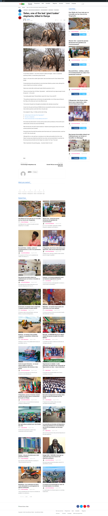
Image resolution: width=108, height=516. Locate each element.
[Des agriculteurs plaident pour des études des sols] (29, 414)
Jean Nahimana (48, 280)
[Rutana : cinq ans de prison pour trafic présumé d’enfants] (29, 445)
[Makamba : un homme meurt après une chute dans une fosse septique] (54, 297)
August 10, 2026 (34, 399)
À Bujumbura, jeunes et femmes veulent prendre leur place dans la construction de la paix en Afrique (29, 396)
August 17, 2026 (32, 339)
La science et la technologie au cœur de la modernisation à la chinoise (53, 485)
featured (51, 9)
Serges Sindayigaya (24, 222)
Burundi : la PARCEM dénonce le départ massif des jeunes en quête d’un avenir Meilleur (53, 336)
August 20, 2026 (34, 282)
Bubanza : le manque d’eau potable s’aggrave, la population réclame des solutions (28, 336)
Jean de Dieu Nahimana (50, 223)
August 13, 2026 (55, 339)
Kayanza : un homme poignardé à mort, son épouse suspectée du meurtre (53, 278)
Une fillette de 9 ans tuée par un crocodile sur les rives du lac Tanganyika (29, 219)
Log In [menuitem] (4, 1)
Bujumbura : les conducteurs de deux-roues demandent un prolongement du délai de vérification (28, 486)
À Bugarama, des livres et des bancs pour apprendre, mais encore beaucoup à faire (54, 248)
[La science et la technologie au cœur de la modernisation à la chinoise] (54, 475)
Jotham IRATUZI (24, 427)
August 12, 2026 (34, 370)
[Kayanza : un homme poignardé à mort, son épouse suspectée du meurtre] (54, 267)
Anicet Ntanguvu (49, 399)
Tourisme (56, 9)
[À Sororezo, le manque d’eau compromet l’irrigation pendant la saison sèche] (29, 297)
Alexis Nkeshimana (24, 339)
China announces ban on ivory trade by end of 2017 (36, 118)
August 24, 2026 (32, 221)
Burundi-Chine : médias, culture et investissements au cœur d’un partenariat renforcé (29, 249)
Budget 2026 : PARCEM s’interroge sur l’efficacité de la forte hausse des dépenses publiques (53, 456)
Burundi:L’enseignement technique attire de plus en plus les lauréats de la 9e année (53, 396)
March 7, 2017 (30, 20)
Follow (35, 172)
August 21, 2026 (58, 251)
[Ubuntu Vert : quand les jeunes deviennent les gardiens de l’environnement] (54, 209)
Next (27, 496)
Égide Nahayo (48, 339)
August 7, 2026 (31, 427)
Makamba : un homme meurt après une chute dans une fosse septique (53, 307)
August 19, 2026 (55, 280)
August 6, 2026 (32, 458)
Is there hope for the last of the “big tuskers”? (34, 115)
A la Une (20, 216)
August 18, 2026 (31, 310)
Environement (44, 9)
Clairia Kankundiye (24, 489)
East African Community (34, 9)
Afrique (25, 9)
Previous (22, 496)
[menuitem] (1, 1)
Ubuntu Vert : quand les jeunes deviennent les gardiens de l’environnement (51, 220)
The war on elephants (29, 117)
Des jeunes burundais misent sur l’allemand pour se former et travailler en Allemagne (29, 279)
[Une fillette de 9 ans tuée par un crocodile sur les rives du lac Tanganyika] (29, 209)
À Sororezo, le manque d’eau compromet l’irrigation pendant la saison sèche (29, 307)
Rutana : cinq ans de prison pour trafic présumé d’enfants (28, 455)
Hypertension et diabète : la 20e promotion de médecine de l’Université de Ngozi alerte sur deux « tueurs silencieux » (54, 366)
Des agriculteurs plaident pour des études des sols (29, 424)
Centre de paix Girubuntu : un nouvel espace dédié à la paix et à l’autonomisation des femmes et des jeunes (28, 366)
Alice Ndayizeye (24, 310)
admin (28, 19)
